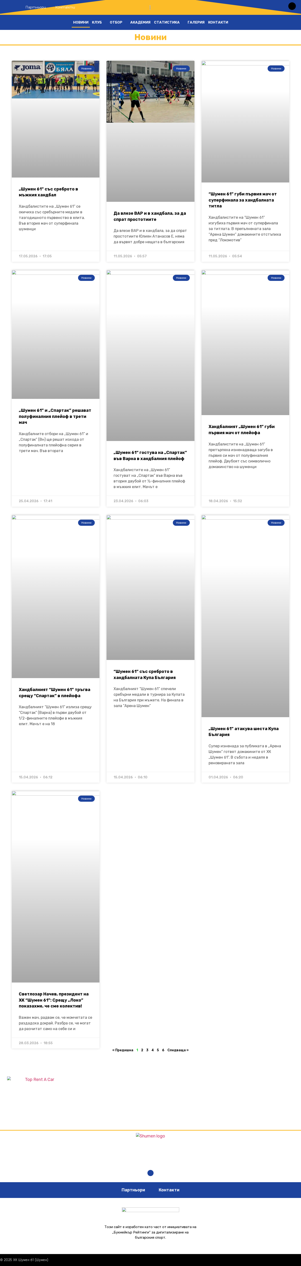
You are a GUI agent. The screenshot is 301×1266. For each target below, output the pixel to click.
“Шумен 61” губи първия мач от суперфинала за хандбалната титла (243, 200)
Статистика (167, 22)
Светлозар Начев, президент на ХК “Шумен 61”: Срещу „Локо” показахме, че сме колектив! (54, 1000)
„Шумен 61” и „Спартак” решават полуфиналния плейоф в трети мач (55, 416)
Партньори (35, 7)
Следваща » (178, 1050)
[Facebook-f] (150, 1173)
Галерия (196, 22)
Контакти (65, 7)
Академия (140, 22)
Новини (80, 22)
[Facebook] (292, 6)
